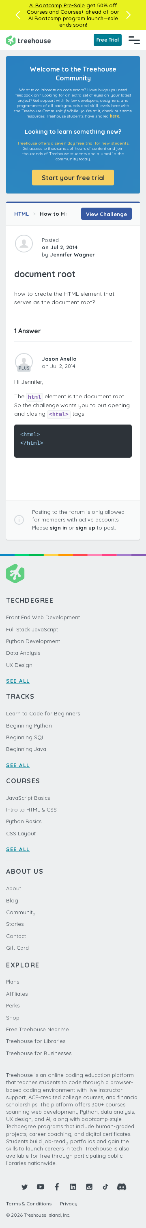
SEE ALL (18, 680)
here (114, 116)
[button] (17, 15)
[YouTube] (40, 1186)
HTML (21, 213)
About (13, 888)
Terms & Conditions (29, 1204)
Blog (12, 900)
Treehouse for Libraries (35, 1041)
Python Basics (23, 821)
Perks (12, 1005)
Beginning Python (29, 725)
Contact (16, 936)
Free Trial (108, 40)
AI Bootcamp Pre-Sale (57, 5)
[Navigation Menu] (134, 40)
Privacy (68, 1204)
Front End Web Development (43, 617)
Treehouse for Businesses (38, 1053)
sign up (85, 527)
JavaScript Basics (28, 798)
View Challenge (106, 214)
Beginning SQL (25, 737)
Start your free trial (73, 178)
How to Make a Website (71, 213)
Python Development (33, 641)
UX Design (19, 665)
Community (21, 912)
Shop (12, 1017)
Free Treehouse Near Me (37, 1029)
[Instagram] (89, 1186)
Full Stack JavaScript (32, 629)
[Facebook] (56, 1186)
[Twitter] (24, 1186)
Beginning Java (26, 749)
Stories (15, 924)
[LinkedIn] (73, 1186)
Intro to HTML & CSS (31, 809)
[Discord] (121, 1186)
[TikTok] (105, 1186)
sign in (58, 527)
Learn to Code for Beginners (43, 713)
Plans (12, 981)
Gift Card (17, 947)
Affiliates (17, 993)
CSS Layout (21, 833)
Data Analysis (23, 653)
